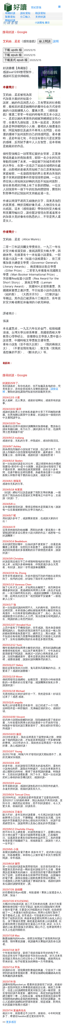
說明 (56, 41)
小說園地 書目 (42, 22)
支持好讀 (40, 16)
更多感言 (11, 1021)
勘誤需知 (40, 13)
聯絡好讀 (10, 20)
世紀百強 (36, 7)
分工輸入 (25, 16)
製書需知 (10, 16)
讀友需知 (25, 13)
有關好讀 (10, 13)
